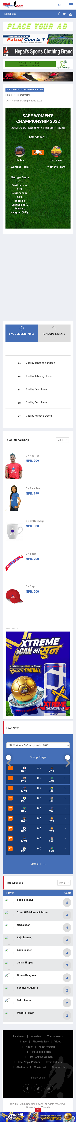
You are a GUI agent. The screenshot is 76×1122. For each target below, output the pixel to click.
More (61, 440)
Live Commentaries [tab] (21, 333)
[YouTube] (70, 14)
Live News (19, 1036)
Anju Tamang (24, 937)
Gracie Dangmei (26, 975)
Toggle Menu (71, 4)
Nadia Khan (23, 925)
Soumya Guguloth (27, 987)
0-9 (39, 788)
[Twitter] (64, 14)
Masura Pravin (25, 1012)
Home (8, 95)
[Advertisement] (38, 277)
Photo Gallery (41, 1041)
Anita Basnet (24, 950)
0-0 (39, 778)
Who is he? (40, 1067)
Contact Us (58, 1067)
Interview (36, 1036)
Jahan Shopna (25, 962)
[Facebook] (58, 14)
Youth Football (47, 1046)
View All (36, 864)
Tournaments (23, 95)
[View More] (65, 768)
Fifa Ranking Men (41, 1051)
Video (57, 1041)
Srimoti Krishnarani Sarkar (32, 912)
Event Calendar (55, 1062)
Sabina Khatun (25, 899)
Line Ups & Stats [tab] (54, 333)
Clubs (23, 1041)
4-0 (39, 768)
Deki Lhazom (24, 1000)
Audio (29, 1046)
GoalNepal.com (15, 4)
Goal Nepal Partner (29, 1062)
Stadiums (22, 1067)
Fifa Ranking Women (41, 1057)
